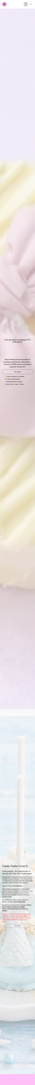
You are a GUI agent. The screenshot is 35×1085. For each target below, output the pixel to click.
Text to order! (17, 925)
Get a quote (17, 371)
